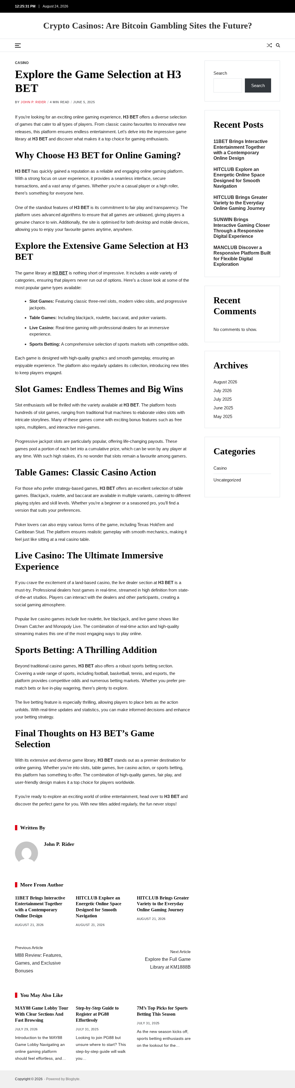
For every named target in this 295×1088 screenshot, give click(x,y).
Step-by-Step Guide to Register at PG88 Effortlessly (97, 1014)
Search (220, 73)
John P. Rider (33, 102)
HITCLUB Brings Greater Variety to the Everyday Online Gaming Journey (163, 903)
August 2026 (225, 381)
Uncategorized (227, 479)
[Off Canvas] (18, 46)
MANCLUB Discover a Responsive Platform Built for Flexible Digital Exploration (242, 256)
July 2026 (222, 390)
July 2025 (222, 399)
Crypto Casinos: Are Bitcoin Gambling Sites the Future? (147, 25)
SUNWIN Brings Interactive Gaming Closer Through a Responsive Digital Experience (241, 228)
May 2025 (222, 416)
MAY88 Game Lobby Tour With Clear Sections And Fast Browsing (41, 1014)
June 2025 (223, 407)
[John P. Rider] (26, 853)
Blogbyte (73, 1079)
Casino (22, 63)
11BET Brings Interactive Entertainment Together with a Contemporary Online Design (240, 150)
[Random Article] (269, 45)
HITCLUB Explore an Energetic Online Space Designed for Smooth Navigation (239, 178)
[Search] (278, 45)
